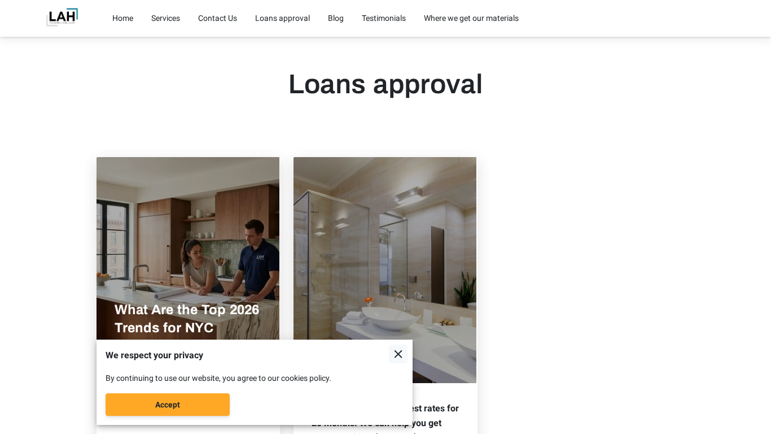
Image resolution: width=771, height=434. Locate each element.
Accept (167, 404)
